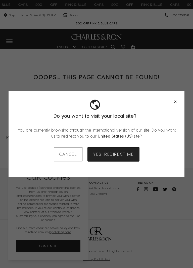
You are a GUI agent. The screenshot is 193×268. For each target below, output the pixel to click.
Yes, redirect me (113, 154)
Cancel (68, 154)
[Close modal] (175, 102)
